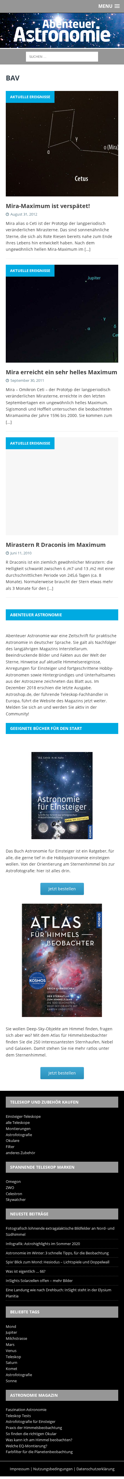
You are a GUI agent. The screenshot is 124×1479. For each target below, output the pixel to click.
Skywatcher (16, 1199)
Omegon (13, 1181)
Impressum (19, 1468)
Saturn (11, 1362)
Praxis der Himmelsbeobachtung (34, 1427)
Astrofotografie (19, 1134)
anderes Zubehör (20, 1152)
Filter (10, 1146)
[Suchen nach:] (62, 56)
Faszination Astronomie (26, 1409)
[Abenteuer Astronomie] (62, 30)
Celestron (14, 1193)
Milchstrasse (16, 1338)
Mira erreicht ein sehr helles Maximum (61, 372)
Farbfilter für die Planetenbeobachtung (39, 1451)
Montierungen (18, 1128)
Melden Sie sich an (24, 707)
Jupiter (11, 1332)
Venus (11, 1350)
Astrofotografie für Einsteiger (30, 1421)
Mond (11, 1326)
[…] (87, 249)
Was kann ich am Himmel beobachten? (39, 1439)
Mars (10, 1344)
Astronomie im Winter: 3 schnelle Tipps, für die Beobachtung (57, 1253)
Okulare (12, 1140)
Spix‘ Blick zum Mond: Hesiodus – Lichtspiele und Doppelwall (57, 1262)
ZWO (10, 1187)
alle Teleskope (18, 1122)
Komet (11, 1368)
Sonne (11, 1380)
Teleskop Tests (18, 1415)
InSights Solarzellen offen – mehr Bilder (39, 1280)
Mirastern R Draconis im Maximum (56, 545)
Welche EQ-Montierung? (26, 1445)
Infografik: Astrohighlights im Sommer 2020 (43, 1243)
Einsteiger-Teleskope (23, 1116)
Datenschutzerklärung (95, 1468)
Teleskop (13, 1356)
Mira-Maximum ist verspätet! (48, 206)
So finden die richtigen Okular (31, 1433)
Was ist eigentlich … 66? (26, 1271)
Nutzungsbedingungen (53, 1468)
